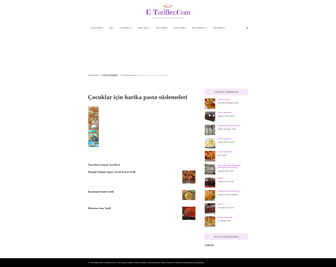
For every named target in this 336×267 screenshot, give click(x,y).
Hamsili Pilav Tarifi (226, 171)
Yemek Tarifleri (167, 262)
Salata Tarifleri (180, 28)
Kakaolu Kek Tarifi (226, 208)
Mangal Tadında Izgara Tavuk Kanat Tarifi (111, 172)
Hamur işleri (143, 28)
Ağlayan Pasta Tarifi (226, 116)
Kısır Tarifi (222, 155)
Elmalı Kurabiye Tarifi (227, 129)
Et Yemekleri (125, 28)
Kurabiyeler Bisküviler (228, 125)
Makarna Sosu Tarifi (99, 208)
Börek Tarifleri (225, 217)
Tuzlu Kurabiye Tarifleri (228, 194)
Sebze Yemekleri (198, 28)
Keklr (220, 178)
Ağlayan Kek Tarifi (226, 181)
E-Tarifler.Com (168, 12)
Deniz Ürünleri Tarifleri (229, 165)
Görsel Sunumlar (110, 75)
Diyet (111, 28)
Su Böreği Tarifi (224, 221)
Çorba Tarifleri (97, 28)
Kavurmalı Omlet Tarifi (101, 191)
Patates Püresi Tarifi (226, 142)
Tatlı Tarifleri (218, 28)
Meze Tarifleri (224, 138)
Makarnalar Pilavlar (227, 167)
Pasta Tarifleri (161, 28)
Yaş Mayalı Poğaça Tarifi (228, 103)
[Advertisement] (168, 52)
